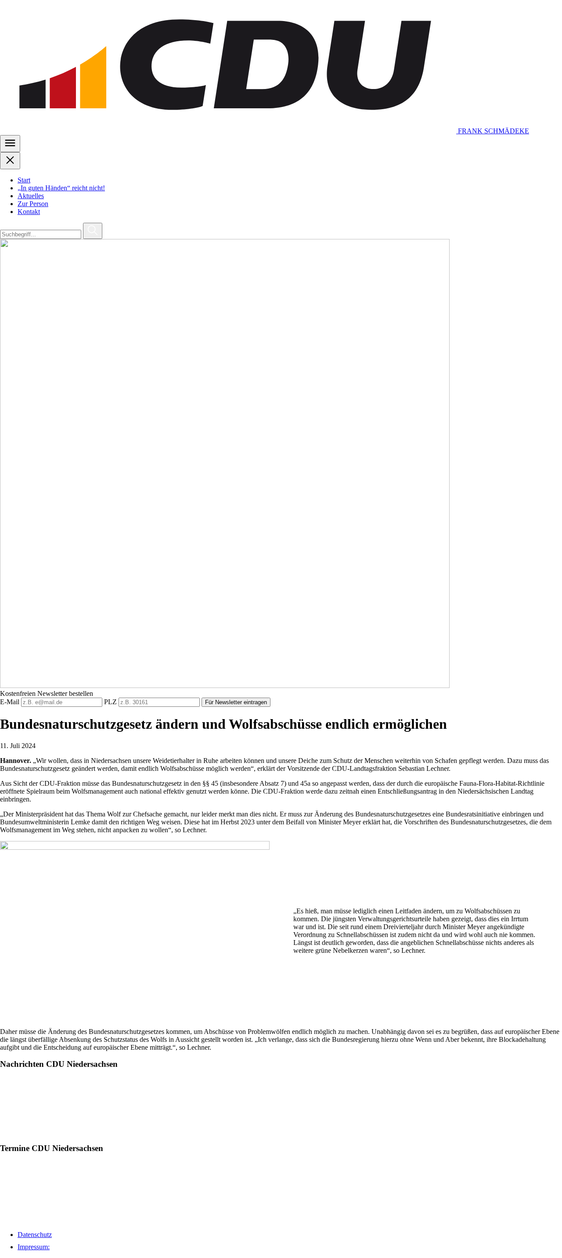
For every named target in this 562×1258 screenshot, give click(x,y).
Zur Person (33, 203)
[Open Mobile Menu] (10, 143)
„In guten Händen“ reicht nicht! (61, 188)
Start (24, 180)
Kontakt (29, 211)
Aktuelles (31, 196)
